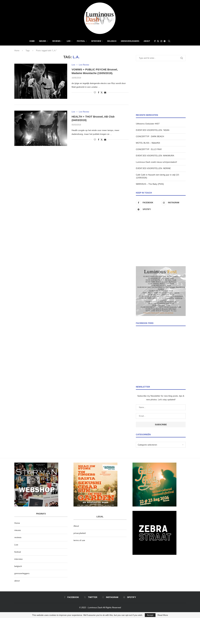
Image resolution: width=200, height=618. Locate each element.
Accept (150, 615)
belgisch (18, 566)
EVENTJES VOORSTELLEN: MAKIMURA (155, 155)
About (147, 41)
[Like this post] (95, 92)
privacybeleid (79, 533)
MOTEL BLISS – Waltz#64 (148, 143)
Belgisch (111, 41)
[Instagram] (161, 41)
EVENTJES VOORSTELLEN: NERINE (153, 168)
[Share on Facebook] (98, 92)
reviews (17, 537)
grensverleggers (21, 573)
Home (32, 41)
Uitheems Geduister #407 (148, 123)
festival (17, 552)
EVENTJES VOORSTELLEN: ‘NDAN (152, 130)
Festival (81, 41)
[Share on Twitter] (102, 92)
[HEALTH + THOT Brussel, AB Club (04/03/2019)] (40, 128)
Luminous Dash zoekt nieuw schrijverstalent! (156, 162)
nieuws (42, 41)
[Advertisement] (161, 87)
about (17, 581)
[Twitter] (158, 41)
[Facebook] (154, 41)
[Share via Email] (105, 92)
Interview (96, 41)
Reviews (56, 41)
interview (18, 559)
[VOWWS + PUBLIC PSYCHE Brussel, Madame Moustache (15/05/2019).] (40, 81)
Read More (163, 615)
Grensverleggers (130, 41)
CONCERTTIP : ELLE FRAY (149, 149)
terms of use (79, 540)
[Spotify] (164, 41)
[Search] (169, 41)
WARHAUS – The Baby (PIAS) (150, 184)
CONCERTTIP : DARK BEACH (150, 136)
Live (69, 41)
